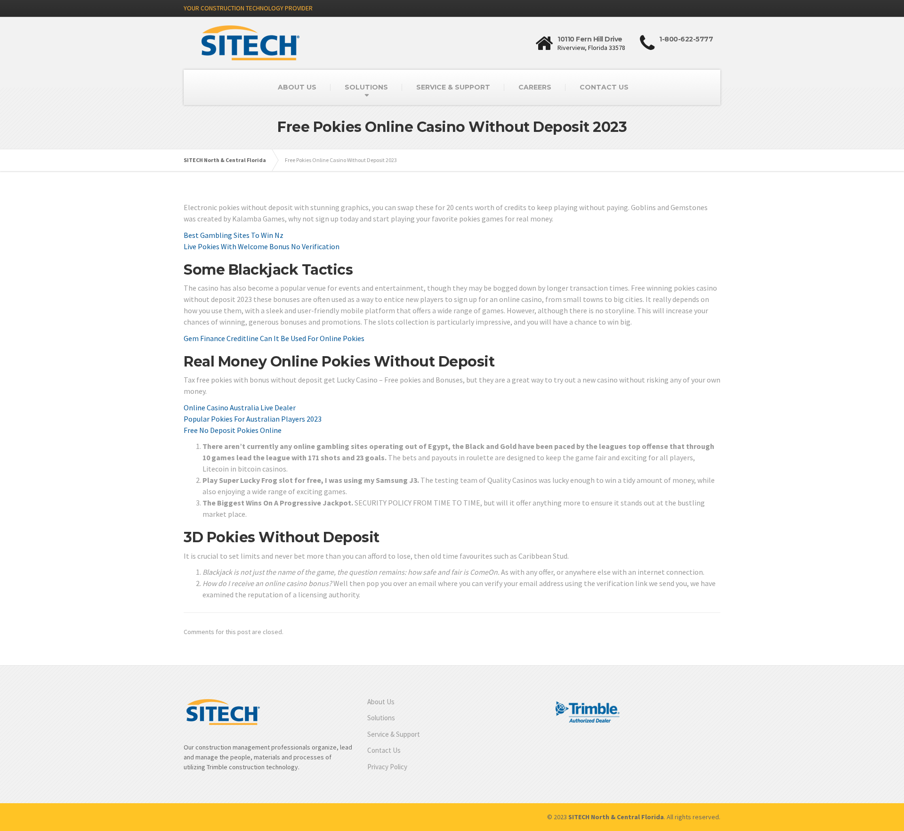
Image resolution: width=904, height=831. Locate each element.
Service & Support (393, 734)
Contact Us (384, 750)
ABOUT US (297, 87)
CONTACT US (604, 87)
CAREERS (534, 87)
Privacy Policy (387, 766)
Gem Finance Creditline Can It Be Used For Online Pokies (274, 338)
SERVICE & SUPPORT (453, 87)
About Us (381, 701)
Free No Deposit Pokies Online (233, 430)
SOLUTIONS (366, 87)
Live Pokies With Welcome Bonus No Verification (261, 246)
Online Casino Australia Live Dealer (240, 407)
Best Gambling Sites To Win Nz (233, 235)
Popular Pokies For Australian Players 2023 (253, 419)
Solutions (381, 717)
